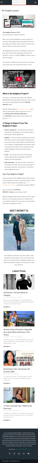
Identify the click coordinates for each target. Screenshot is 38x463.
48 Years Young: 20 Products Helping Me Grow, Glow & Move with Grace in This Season (18, 332)
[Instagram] (14, 453)
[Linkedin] (19, 453)
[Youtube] (28, 453)
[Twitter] (23, 453)
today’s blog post (11, 185)
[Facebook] (9, 453)
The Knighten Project (24, 109)
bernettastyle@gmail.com (22, 449)
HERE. (10, 118)
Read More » (7, 307)
